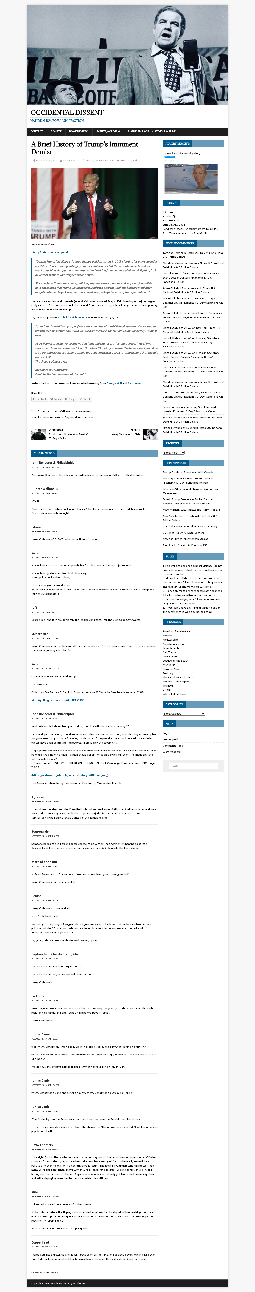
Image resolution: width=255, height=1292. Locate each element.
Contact (36, 131)
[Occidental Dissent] (127, 103)
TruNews (168, 686)
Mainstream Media (105, 160)
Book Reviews (79, 131)
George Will (114, 383)
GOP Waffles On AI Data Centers (183, 533)
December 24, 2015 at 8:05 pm (45, 467)
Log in (166, 733)
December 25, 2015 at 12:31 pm (45, 836)
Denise (36, 896)
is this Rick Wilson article (73, 317)
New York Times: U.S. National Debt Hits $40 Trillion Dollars (193, 265)
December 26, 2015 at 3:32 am (44, 1111)
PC (118, 160)
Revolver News (172, 669)
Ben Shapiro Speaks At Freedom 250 (185, 545)
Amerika (168, 635)
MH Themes (79, 1283)
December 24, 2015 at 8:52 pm (44, 557)
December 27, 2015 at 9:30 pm (44, 1246)
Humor (89, 160)
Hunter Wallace (71, 160)
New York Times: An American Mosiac (185, 539)
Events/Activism (108, 131)
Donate (56, 131)
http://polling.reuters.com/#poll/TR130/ (57, 700)
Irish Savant (170, 656)
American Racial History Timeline (152, 131)
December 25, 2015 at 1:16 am (44, 718)
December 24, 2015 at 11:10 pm (45, 638)
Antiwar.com (170, 640)
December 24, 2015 (47, 160)
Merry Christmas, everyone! (49, 252)
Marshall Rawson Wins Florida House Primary (190, 526)
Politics (125, 160)
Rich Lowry (135, 383)
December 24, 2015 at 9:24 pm (44, 612)
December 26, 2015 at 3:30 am (45, 1085)
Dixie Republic (171, 648)
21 (136, 160)
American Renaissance (176, 631)
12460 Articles (83, 411)
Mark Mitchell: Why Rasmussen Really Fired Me (191, 510)
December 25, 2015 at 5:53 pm (44, 958)
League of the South (175, 661)
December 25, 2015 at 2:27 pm (44, 866)
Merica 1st (169, 665)
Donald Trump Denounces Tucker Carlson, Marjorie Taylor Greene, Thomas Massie (192, 317)
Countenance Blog (174, 644)
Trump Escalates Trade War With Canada (188, 472)
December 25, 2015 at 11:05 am (45, 801)
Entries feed (170, 739)
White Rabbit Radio (174, 694)
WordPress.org (172, 752)
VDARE (167, 690)
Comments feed (173, 746)
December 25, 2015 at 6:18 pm (44, 1000)
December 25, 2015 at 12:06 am (45, 668)
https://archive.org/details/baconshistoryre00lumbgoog (69, 775)
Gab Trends (169, 652)
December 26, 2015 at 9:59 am (44, 1149)
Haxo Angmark (42, 1145)
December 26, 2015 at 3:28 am (44, 1039)
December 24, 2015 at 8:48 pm (44, 531)
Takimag (168, 673)
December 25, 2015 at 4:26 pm (44, 900)
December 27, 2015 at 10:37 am (45, 1196)
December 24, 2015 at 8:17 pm (44, 493)
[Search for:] (193, 766)
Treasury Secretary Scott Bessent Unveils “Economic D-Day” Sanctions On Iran (191, 277)
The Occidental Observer (178, 677)
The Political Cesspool (176, 681)
